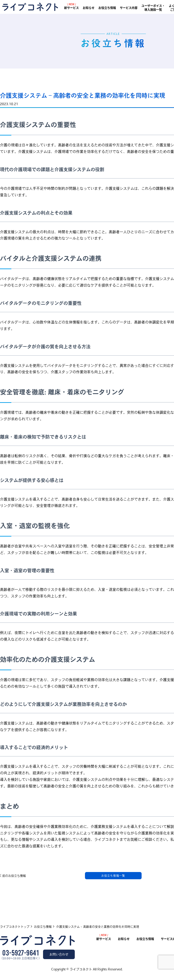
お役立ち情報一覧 (113, 875)
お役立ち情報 (107, 8)
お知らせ (88, 8)
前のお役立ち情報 (14, 875)
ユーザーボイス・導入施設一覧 (153, 8)
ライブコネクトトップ (14, 926)
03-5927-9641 (20, 953)
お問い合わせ (58, 954)
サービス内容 (129, 8)
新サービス (71, 8)
